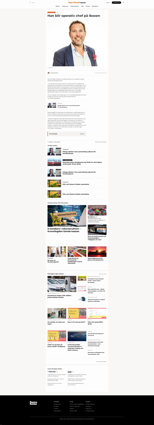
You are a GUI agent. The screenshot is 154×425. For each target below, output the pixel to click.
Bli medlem (56, 406)
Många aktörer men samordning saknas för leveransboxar (69, 106)
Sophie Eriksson (54, 72)
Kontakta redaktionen (90, 404)
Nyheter (58, 6)
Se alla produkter (57, 410)
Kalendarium (95, 6)
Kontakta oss (88, 406)
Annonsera (56, 408)
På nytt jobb (52, 12)
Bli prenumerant (57, 404)
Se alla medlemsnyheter (101, 361)
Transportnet (65, 6)
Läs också (60, 103)
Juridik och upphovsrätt (75, 406)
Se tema (82, 133)
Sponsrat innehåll (73, 410)
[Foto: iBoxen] (77, 42)
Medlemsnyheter (75, 6)
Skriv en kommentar (101, 142)
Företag (88, 6)
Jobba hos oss (89, 408)
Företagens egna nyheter (56, 274)
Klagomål (72, 408)
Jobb (82, 6)
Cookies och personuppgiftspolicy (77, 404)
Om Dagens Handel (90, 410)
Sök (33, 2)
